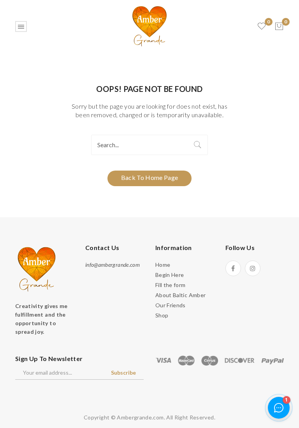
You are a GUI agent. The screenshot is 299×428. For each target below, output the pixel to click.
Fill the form (170, 285)
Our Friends (170, 305)
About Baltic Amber (180, 295)
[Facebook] (233, 268)
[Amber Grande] (149, 25)
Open (21, 26)
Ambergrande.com (140, 417)
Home (162, 264)
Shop (161, 315)
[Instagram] (252, 268)
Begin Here (169, 274)
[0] (279, 26)
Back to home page (149, 177)
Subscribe (123, 372)
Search (198, 145)
